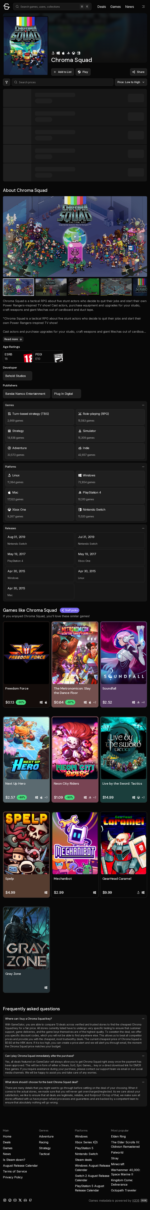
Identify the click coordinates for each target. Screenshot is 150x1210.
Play (85, 71)
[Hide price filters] (6, 82)
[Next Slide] (140, 236)
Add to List (65, 71)
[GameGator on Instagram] (5, 1200)
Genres (9, 405)
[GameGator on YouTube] (15, 1200)
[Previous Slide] (9, 236)
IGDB (135, 1200)
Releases (10, 528)
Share (141, 71)
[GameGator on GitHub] (30, 1200)
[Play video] (75, 236)
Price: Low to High (128, 82)
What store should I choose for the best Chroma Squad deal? (41, 1082)
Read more (11, 339)
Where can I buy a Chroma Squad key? (28, 1018)
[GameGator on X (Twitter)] (20, 1200)
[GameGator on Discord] (25, 1200)
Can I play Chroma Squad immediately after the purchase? (39, 1055)
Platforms (10, 466)
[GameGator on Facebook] (10, 1200)
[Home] (6, 6)
